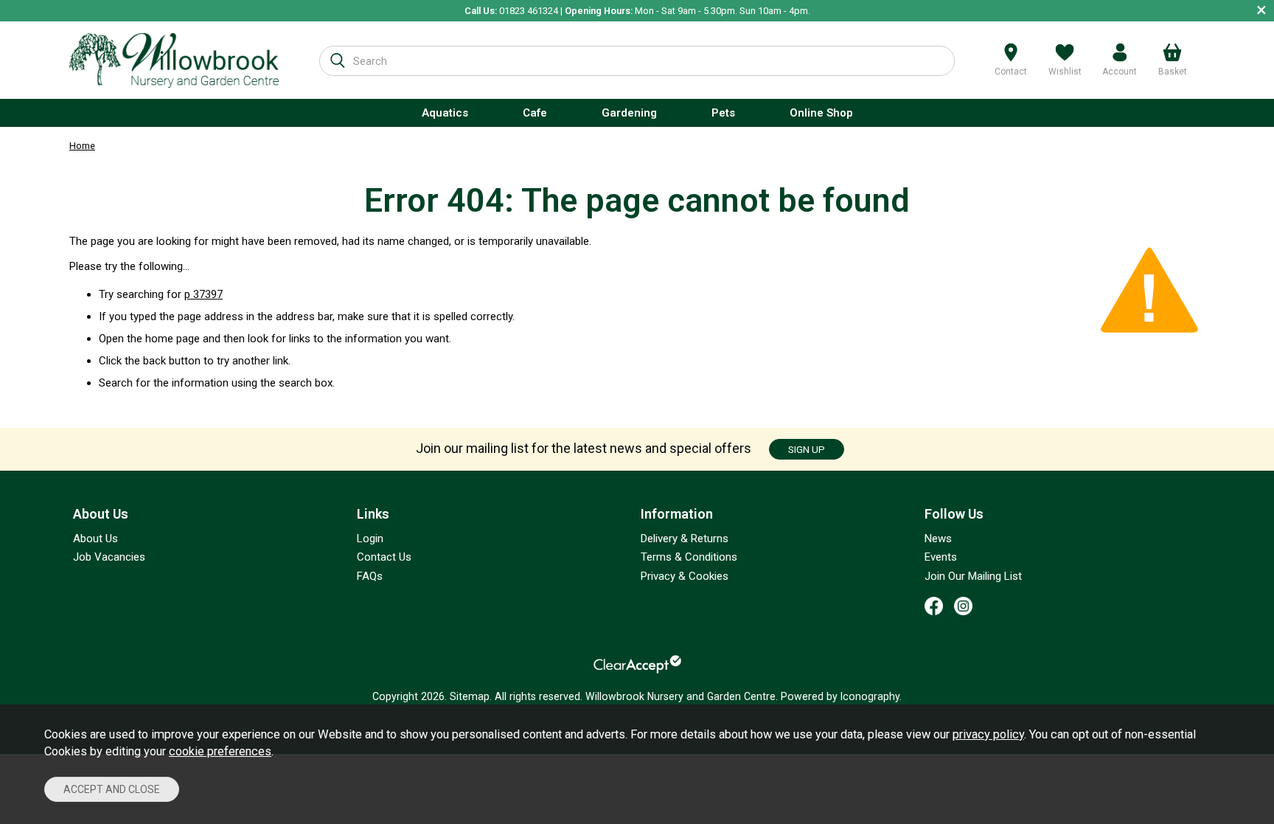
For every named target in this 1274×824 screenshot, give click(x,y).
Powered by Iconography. (841, 696)
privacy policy (988, 734)
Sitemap (470, 696)
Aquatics (445, 113)
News (938, 538)
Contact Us (384, 557)
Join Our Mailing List (973, 576)
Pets (723, 113)
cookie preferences (220, 751)
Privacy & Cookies (684, 576)
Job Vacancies (109, 557)
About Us (95, 538)
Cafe (535, 113)
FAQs (370, 576)
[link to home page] (174, 60)
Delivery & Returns (684, 538)
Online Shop (821, 113)
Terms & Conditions (689, 557)
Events (941, 557)
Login (370, 538)
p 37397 (203, 294)
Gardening (629, 113)
